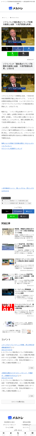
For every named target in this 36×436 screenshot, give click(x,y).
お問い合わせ (18, 430)
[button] (23, 54)
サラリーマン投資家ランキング (11, 148)
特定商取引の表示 (9, 422)
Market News (7, 198)
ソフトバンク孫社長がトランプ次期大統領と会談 (15, 200)
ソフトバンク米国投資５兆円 (10, 203)
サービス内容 (9, 427)
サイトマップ (27, 427)
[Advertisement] (16, 171)
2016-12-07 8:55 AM (6, 350)
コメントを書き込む (18, 401)
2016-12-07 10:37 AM (7, 378)
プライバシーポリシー (9, 424)
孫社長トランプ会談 (26, 203)
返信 (32, 368)
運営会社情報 (27, 422)
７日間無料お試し (27, 424)
